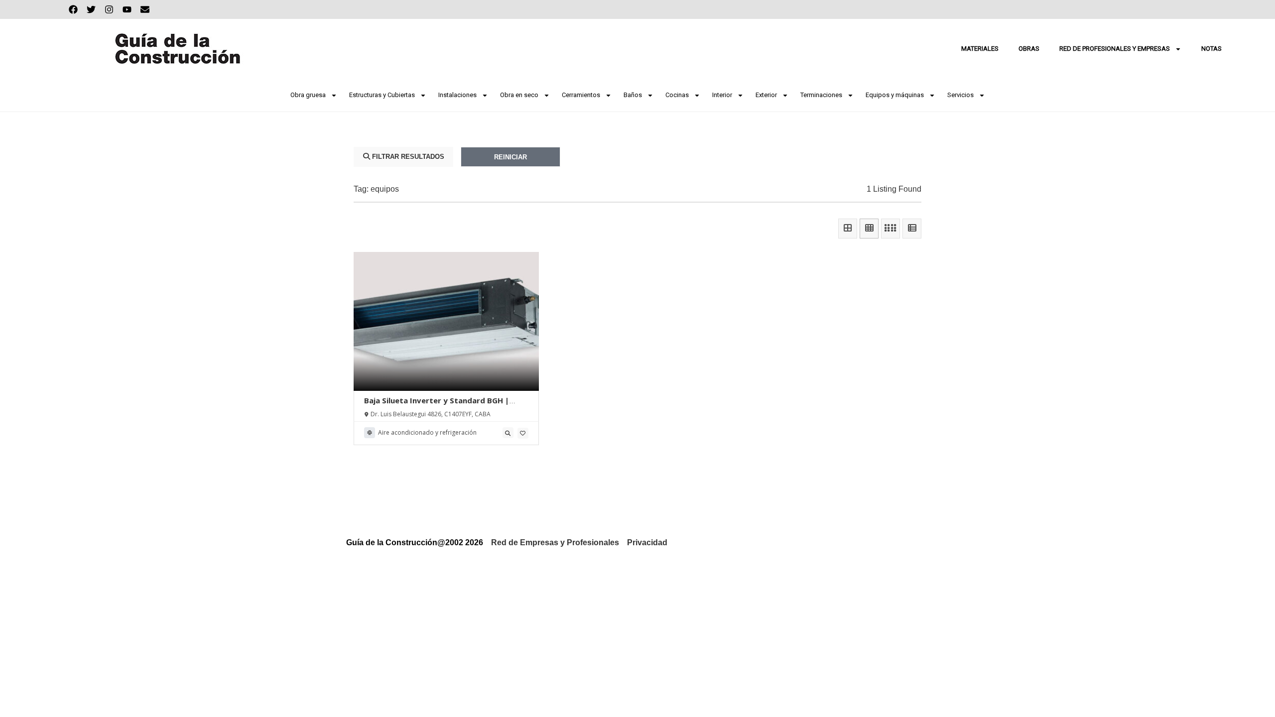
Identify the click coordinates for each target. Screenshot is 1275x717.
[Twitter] (91, 9)
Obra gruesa (308, 95)
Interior (722, 95)
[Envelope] (145, 9)
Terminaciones (821, 95)
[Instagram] (109, 9)
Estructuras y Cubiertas (382, 95)
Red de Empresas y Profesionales (555, 542)
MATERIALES (980, 48)
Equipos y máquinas (895, 95)
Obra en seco (519, 95)
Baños (633, 95)
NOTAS (1211, 48)
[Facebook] (73, 9)
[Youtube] (127, 9)
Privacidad (647, 542)
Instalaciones (457, 95)
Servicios (960, 95)
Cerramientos (581, 95)
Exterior (766, 95)
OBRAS (1029, 48)
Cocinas (677, 95)
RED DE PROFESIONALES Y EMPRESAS (1114, 48)
